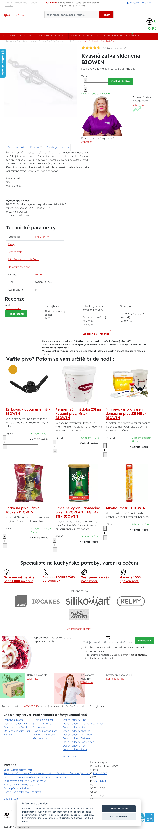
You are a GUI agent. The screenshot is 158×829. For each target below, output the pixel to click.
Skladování (75, 36)
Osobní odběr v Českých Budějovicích (84, 723)
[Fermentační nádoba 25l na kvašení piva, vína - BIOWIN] (79, 384)
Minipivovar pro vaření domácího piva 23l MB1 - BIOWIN (126, 413)
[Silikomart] (88, 601)
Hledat (106, 14)
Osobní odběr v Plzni (74, 745)
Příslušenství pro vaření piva (23, 259)
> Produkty (20, 41)
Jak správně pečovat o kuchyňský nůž (25, 780)
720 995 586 (99, 780)
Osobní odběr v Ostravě (76, 738)
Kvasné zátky (15, 251)
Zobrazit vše (70, 756)
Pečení (98, 36)
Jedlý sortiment (132, 36)
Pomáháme (39, 727)
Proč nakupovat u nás (45, 730)
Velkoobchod (21, 2)
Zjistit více (32, 678)
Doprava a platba (9, 4)
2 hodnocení (117, 48)
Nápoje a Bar (61, 36)
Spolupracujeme (42, 723)
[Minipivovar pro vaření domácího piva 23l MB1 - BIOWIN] (129, 384)
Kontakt (33, 2)
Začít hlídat (139, 104)
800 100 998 (31, 706)
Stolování (87, 36)
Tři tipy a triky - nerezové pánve (21, 784)
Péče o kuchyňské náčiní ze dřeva (22, 791)
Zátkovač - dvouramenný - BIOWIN (27, 411)
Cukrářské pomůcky (113, 36)
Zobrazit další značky (79, 628)
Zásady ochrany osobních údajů (130, 654)
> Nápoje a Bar (35, 41)
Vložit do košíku (120, 81)
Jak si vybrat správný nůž (18, 769)
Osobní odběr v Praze (75, 749)
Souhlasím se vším (119, 808)
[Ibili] (20, 601)
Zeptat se (86, 141)
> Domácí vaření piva (54, 41)
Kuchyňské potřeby (26, 36)
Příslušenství (42, 236)
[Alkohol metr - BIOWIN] (129, 482)
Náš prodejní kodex (44, 734)
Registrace (146, 2)
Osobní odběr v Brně (74, 719)
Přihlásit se (144, 640)
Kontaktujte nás (115, 678)
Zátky (11, 244)
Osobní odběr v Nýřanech (77, 730)
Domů (9, 41)
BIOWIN (40, 274)
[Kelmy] (131, 601)
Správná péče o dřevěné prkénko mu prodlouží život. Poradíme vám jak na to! (47, 773)
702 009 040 (100, 773)
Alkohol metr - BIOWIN (126, 508)
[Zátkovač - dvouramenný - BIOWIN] (29, 384)
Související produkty (58, 147)
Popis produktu (16, 147)
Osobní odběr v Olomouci (77, 734)
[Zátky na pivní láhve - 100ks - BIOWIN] (29, 482)
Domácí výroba (45, 36)
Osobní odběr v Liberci (75, 727)
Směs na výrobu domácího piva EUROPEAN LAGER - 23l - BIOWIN (77, 512)
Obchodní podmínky (15, 723)
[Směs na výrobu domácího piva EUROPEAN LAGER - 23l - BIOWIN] (79, 482)
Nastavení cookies (119, 816)
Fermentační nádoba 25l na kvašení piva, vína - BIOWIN (78, 413)
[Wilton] (79, 614)
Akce (4, 36)
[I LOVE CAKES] (46, 601)
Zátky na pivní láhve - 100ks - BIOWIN (23, 510)
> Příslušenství (73, 41)
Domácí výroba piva (19, 266)
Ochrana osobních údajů (17, 730)
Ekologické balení (43, 719)
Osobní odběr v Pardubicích (78, 741)
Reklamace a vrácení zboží (18, 727)
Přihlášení (134, 2)
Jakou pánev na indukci (17, 788)
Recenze (35, 147)
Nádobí (12, 36)
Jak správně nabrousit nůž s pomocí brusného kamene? (35, 777)
